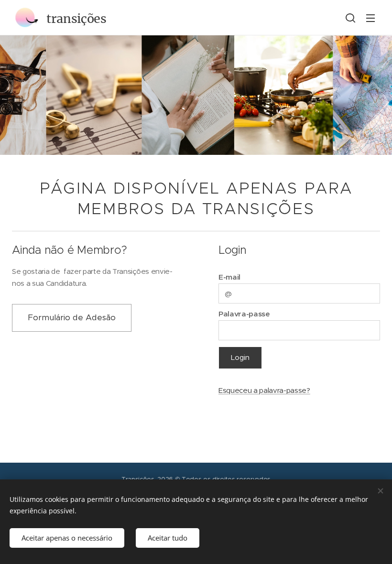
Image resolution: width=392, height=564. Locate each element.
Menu (370, 17)
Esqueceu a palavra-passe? (264, 390)
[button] (350, 18)
